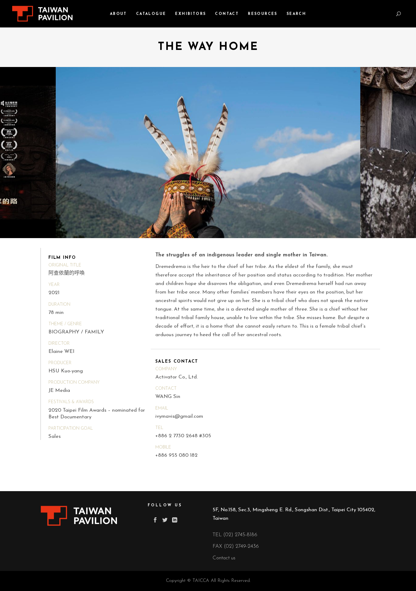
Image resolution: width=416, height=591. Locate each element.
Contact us (224, 558)
